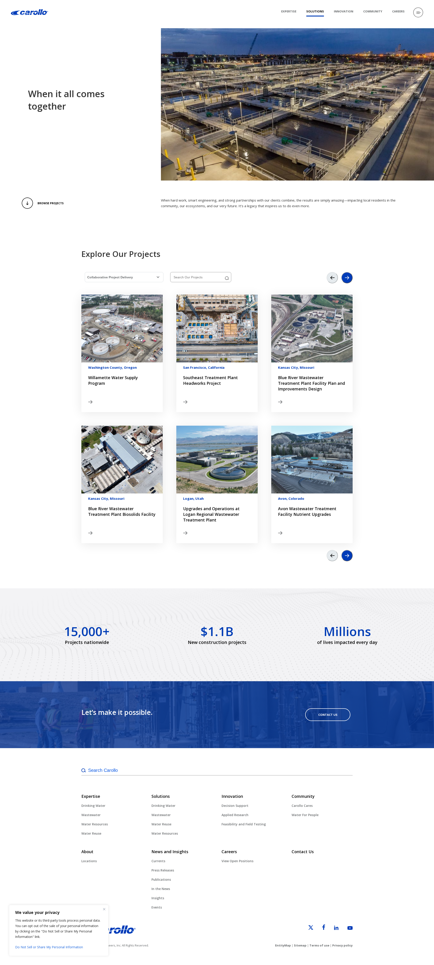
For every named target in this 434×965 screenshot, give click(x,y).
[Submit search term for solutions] (227, 278)
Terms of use (319, 945)
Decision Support (235, 805)
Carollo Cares (302, 805)
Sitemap (300, 945)
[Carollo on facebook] (319, 928)
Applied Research (235, 815)
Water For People (305, 815)
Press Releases (162, 870)
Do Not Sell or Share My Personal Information (49, 947)
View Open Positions (237, 861)
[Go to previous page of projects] (332, 277)
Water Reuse (91, 833)
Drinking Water (93, 805)
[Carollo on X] (306, 928)
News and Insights (169, 851)
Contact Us (327, 715)
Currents (158, 861)
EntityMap (283, 945)
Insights (157, 898)
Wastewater (91, 815)
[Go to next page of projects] (347, 277)
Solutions (315, 11)
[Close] (104, 909)
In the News (160, 889)
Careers (398, 11)
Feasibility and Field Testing (244, 824)
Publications (161, 879)
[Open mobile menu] (418, 12)
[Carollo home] (108, 932)
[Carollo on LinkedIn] (332, 928)
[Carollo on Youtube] (346, 928)
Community (372, 11)
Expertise (288, 11)
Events (156, 907)
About (87, 851)
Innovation (343, 11)
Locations (89, 861)
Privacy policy (342, 945)
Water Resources (94, 824)
